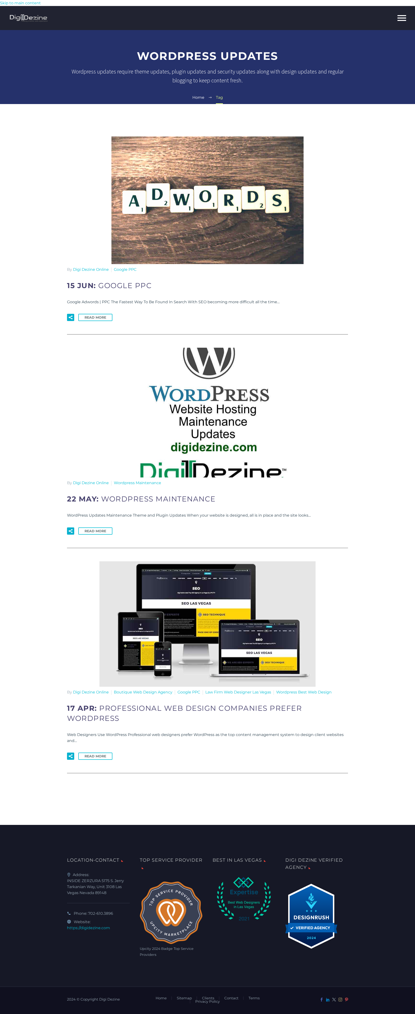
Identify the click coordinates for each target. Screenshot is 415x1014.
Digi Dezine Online (91, 269)
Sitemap (184, 998)
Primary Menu (401, 18)
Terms (254, 998)
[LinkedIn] (328, 1000)
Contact (231, 998)
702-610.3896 (100, 913)
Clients (208, 998)
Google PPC (125, 269)
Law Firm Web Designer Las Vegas (238, 692)
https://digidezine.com (88, 928)
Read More (95, 317)
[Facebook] (321, 1000)
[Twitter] (334, 1000)
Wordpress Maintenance (137, 483)
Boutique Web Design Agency (143, 692)
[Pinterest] (346, 1000)
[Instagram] (340, 1000)
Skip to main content (20, 3)
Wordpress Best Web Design (304, 692)
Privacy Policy (207, 1001)
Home (161, 998)
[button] (70, 317)
